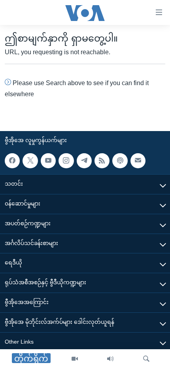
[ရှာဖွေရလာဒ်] (146, 359)
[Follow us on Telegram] (84, 160)
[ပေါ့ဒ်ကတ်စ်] (119, 160)
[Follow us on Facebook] (12, 160)
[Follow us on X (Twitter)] (30, 160)
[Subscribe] (137, 160)
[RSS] (102, 160)
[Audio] (110, 359)
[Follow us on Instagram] (66, 160)
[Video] (75, 359)
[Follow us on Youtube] (48, 160)
